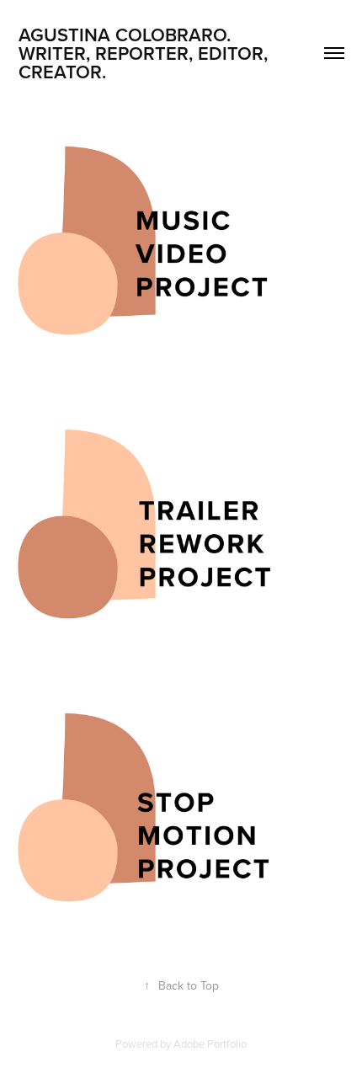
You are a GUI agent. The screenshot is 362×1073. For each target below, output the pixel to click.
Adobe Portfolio (210, 1043)
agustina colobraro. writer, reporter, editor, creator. (146, 53)
